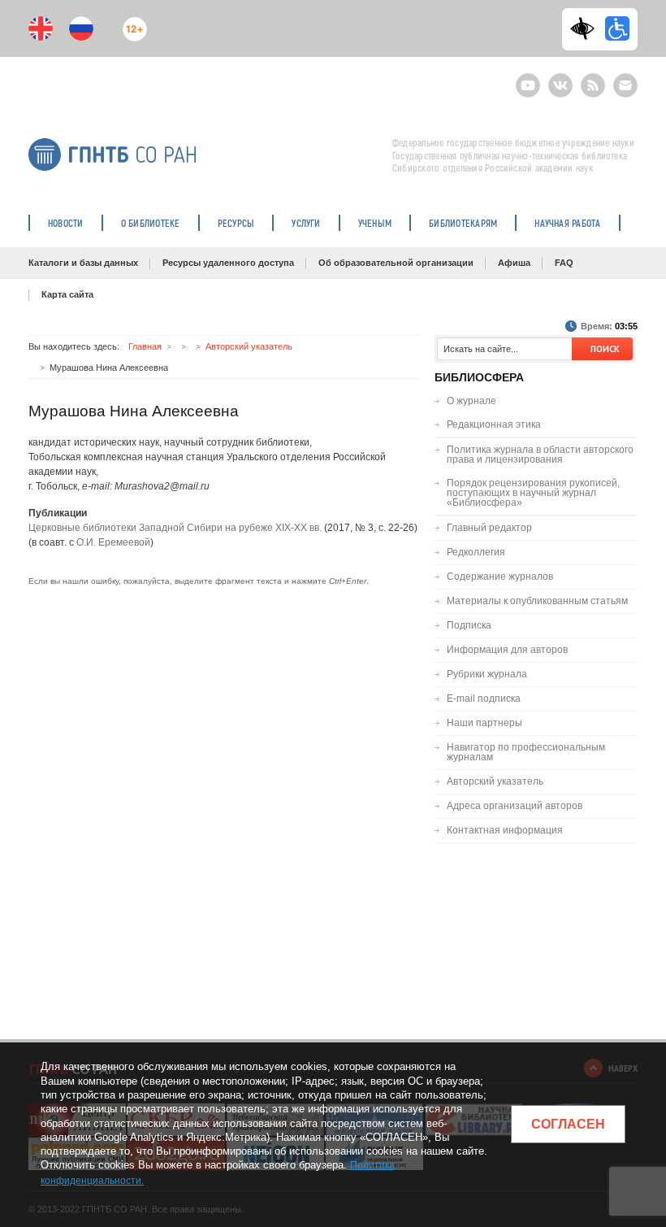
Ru (81, 28)
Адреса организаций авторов (514, 805)
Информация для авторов (507, 649)
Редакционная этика (494, 424)
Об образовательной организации (396, 263)
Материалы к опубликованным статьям (537, 601)
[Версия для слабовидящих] (586, 28)
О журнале (471, 401)
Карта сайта (67, 294)
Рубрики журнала (487, 674)
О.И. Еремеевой (113, 542)
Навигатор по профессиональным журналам (526, 752)
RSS (591, 78)
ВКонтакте (560, 78)
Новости (66, 222)
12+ (131, 22)
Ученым (374, 222)
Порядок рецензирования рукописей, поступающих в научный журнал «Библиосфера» (533, 492)
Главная (145, 346)
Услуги (306, 222)
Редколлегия (476, 552)
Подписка (469, 625)
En (40, 28)
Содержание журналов (500, 576)
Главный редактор (489, 527)
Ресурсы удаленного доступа (228, 263)
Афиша (514, 263)
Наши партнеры (484, 723)
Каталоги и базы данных (83, 263)
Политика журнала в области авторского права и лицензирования (540, 454)
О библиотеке (150, 222)
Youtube (528, 78)
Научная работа (567, 222)
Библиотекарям (463, 222)
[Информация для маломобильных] (617, 28)
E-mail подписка (625, 85)
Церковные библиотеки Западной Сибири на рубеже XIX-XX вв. (175, 527)
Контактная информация (505, 830)
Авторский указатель (248, 346)
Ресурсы (236, 222)
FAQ (564, 263)
